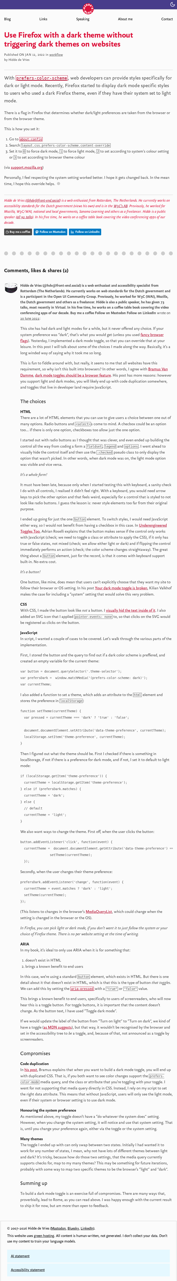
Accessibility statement (28, 1270)
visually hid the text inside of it (130, 610)
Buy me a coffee (20, 231)
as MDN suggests (58, 1027)
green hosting (44, 1236)
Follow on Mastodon (52, 231)
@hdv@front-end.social (43, 200)
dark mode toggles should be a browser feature (73, 375)
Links (43, 19)
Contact (167, 19)
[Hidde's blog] (88, 4)
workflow (56, 55)
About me (125, 19)
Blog (7, 19)
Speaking (82, 19)
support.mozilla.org (26, 167)
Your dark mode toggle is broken (121, 588)
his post (30, 1069)
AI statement (20, 1256)
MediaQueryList (99, 911)
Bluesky (73, 1228)
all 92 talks (24, 217)
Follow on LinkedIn (87, 231)
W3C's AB (120, 206)
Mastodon (58, 1228)
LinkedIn (87, 1228)
